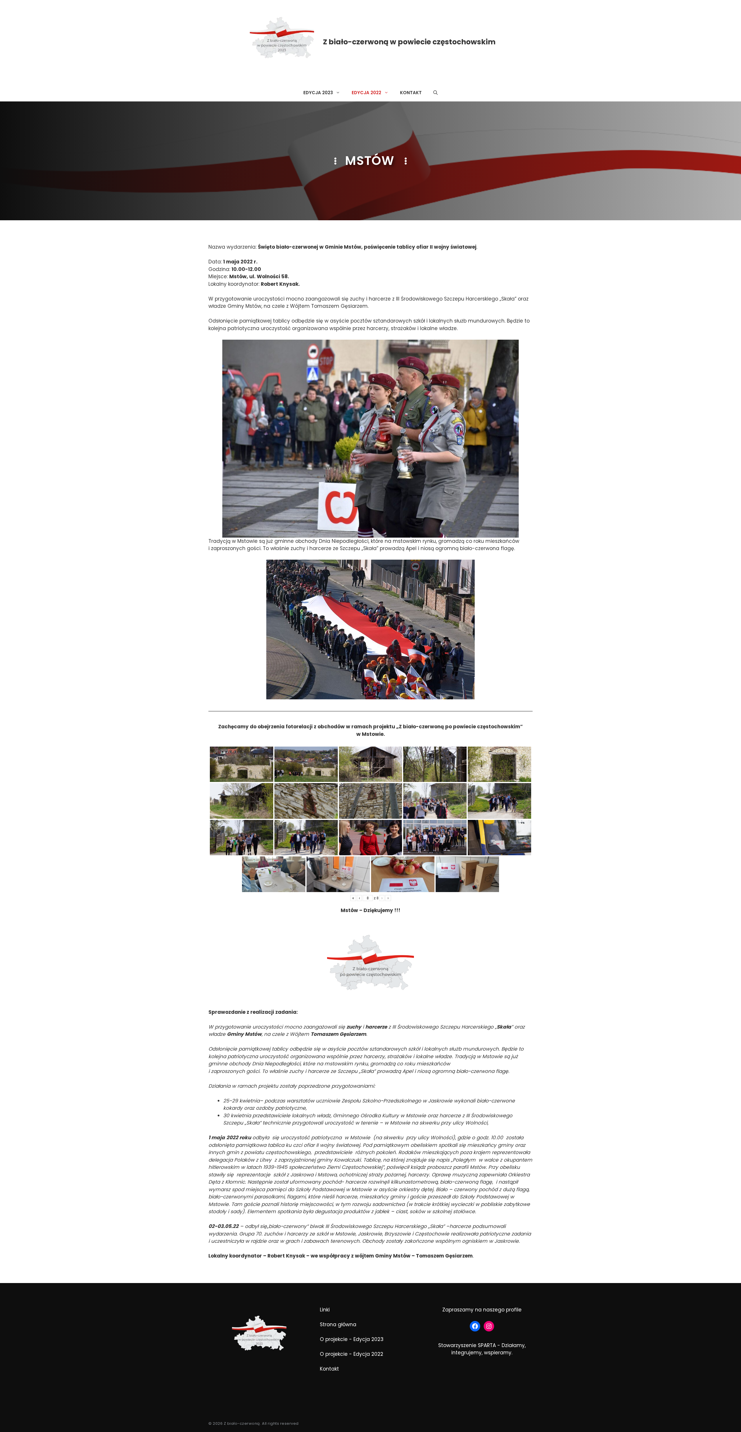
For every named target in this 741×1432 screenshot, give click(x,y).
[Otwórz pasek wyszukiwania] (435, 92)
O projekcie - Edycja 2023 (352, 1339)
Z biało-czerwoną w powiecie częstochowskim (409, 42)
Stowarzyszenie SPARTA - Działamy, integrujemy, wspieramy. (482, 1349)
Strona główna (338, 1324)
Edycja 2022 (366, 93)
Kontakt (411, 93)
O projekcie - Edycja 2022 (351, 1354)
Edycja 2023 (318, 93)
